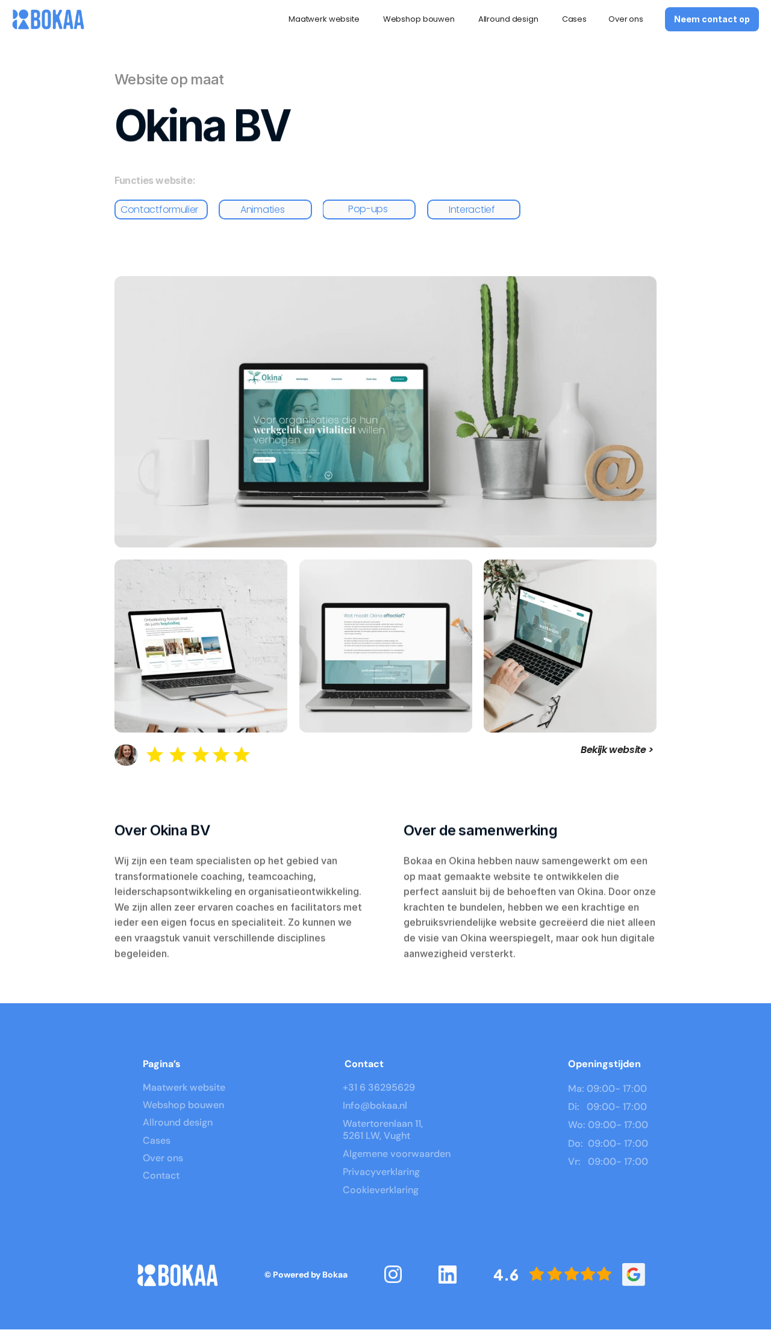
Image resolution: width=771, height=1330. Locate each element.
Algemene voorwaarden (397, 1153)
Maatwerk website (325, 19)
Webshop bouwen (420, 19)
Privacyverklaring (381, 1171)
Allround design (509, 19)
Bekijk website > (617, 750)
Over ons (625, 19)
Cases (574, 19)
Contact (161, 1175)
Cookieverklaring (381, 1189)
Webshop (164, 1104)
